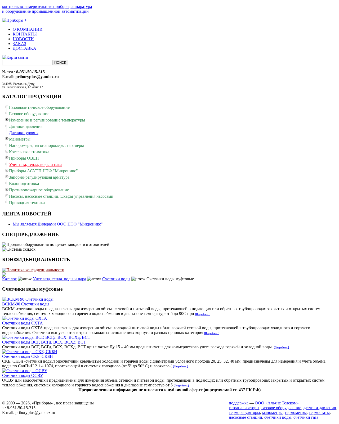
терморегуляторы (244, 412)
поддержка (238, 403)
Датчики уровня (23, 132)
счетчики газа (305, 417)
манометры (272, 412)
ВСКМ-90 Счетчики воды (25, 304)
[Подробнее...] (202, 314)
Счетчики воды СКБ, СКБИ (27, 356)
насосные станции (245, 417)
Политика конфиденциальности (35, 270)
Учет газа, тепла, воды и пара (59, 279)
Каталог (9, 279)
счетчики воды (277, 417)
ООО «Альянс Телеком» (277, 403)
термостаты (319, 412)
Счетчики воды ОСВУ (22, 375)
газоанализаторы (244, 407)
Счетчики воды (116, 279)
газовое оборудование (281, 407)
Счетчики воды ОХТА (22, 323)
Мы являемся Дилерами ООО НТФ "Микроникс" (58, 224)
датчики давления (319, 407)
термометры (296, 412)
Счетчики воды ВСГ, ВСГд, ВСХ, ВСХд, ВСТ (44, 342)
